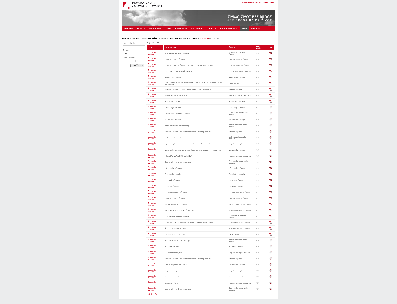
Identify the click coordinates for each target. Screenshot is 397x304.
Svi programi (128, 28)
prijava (244, 2)
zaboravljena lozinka (266, 2)
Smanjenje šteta (196, 28)
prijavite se (204, 38)
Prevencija (141, 28)
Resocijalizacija (181, 28)
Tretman (168, 28)
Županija (232, 47)
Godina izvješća (258, 47)
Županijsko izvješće (152, 53)
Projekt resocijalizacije (229, 28)
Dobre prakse (211, 28)
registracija (252, 2)
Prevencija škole (155, 28)
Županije (244, 28)
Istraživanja (255, 28)
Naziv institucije (170, 47)
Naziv (150, 47)
